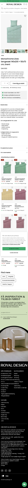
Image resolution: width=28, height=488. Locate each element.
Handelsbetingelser (6, 375)
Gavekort (3, 391)
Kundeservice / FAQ (6, 373)
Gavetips (3, 410)
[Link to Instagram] (9, 470)
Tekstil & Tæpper (18, 381)
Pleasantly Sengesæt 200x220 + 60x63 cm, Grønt (20, 179)
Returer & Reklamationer (7, 379)
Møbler (16, 373)
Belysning (16, 375)
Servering (16, 377)
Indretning (16, 379)
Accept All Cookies (14, 248)
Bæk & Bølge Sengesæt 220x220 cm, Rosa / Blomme (19, 206)
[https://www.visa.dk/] (6, 476)
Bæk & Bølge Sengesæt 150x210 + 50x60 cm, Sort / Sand (7, 261)
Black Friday (4, 416)
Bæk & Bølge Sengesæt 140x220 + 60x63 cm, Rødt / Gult (20, 261)
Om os (3, 381)
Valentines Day (5, 402)
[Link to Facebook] (6, 470)
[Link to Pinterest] (2, 470)
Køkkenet (16, 383)
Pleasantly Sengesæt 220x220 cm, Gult (7, 206)
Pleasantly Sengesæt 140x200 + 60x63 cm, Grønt (7, 179)
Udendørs (3, 406)
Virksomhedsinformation (7, 383)
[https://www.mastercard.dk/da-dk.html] (3, 476)
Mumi (2, 408)
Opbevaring (17, 385)
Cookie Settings (14, 252)
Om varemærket (6, 152)
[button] (24, 4)
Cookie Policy (4, 387)
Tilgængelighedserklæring (8, 393)
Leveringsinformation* (7, 377)
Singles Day (4, 414)
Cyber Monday (5, 418)
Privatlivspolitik (4, 385)
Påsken (3, 404)
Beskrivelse (4, 105)
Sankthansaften (5, 412)
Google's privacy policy (14, 244)
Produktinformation (7, 148)
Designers (3, 389)
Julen (2, 420)
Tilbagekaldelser (5, 395)
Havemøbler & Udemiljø (20, 387)
